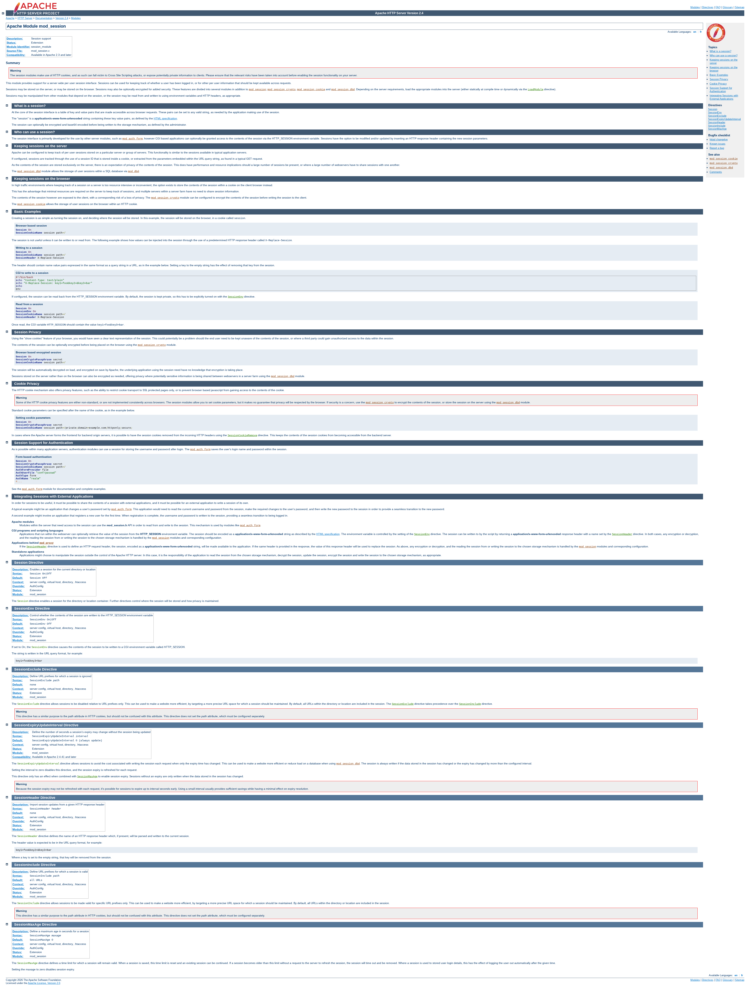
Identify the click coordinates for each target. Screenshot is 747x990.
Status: (11, 42)
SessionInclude (716, 125)
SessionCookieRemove (242, 435)
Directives (707, 7)
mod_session (257, 89)
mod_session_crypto (281, 89)
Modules (695, 7)
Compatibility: (16, 54)
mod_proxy (46, 542)
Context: (18, 582)
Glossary (728, 7)
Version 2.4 (61, 18)
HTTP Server (25, 18)
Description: (15, 38)
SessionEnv (715, 112)
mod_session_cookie (311, 89)
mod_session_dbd (343, 89)
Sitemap (739, 7)
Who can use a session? (723, 55)
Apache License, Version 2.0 (44, 983)
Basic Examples (719, 75)
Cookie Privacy (718, 83)
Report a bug (717, 148)
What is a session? (720, 51)
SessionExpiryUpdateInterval (724, 119)
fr (700, 31)
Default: (17, 577)
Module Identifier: (18, 46)
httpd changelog (719, 139)
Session (712, 109)
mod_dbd (133, 171)
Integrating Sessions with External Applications (724, 97)
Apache (10, 18)
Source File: (15, 50)
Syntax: (17, 573)
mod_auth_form (132, 138)
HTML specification (165, 118)
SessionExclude (717, 115)
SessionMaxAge (717, 128)
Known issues (717, 143)
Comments (716, 172)
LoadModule (535, 89)
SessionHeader (716, 122)
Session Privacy (719, 79)
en (695, 31)
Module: (17, 594)
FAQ (718, 7)
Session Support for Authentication (721, 90)
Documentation (43, 18)
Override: (18, 586)
